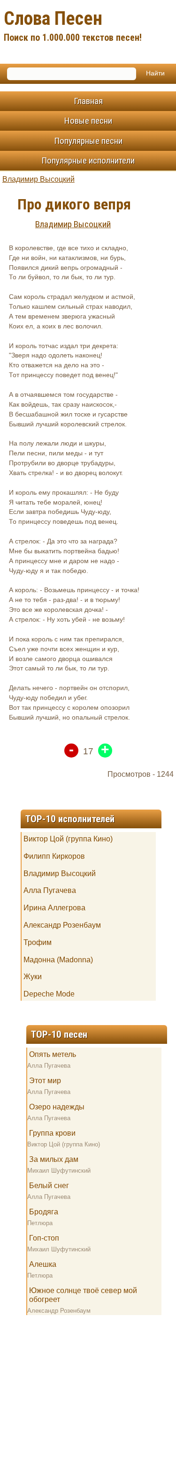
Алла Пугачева (49, 890)
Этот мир (45, 1081)
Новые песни (88, 120)
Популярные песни (88, 140)
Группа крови (52, 1133)
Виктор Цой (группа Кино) (68, 839)
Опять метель (52, 1054)
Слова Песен (73, 25)
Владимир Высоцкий (38, 179)
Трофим (37, 942)
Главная (88, 101)
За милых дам (53, 1159)
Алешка (42, 1264)
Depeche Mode (49, 994)
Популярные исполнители (88, 160)
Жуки (32, 977)
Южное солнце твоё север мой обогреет (83, 1295)
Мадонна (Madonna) (58, 960)
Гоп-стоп (44, 1238)
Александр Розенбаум (62, 925)
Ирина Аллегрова (54, 908)
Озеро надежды (56, 1107)
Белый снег (49, 1186)
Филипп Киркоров (54, 856)
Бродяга (43, 1212)
